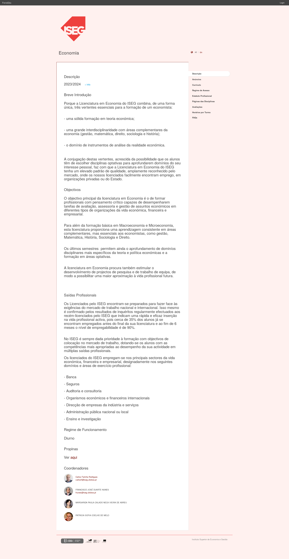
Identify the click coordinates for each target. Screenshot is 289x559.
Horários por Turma (201, 112)
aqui (73, 457)
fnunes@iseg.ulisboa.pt (86, 492)
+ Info (87, 84)
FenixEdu (6, 2)
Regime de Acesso (201, 90)
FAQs (194, 117)
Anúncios (196, 79)
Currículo (196, 84)
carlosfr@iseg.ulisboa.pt (86, 479)
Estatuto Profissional (202, 95)
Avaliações (197, 106)
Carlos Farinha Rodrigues (87, 476)
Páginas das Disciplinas (203, 101)
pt (196, 52)
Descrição (196, 73)
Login (282, 2)
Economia (69, 52)
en (201, 52)
